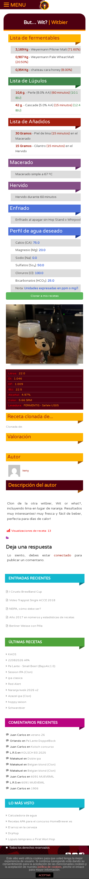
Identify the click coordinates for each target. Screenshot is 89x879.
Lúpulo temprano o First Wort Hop (31, 839)
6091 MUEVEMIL (42, 776)
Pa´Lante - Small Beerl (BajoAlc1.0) (31, 666)
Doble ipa (34, 758)
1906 (34, 788)
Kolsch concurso (42, 746)
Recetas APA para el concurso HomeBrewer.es (40, 821)
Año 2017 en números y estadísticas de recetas (41, 617)
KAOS (12, 654)
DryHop (13, 833)
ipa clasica (15, 678)
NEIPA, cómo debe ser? (25, 608)
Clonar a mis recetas (45, 296)
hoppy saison (17, 702)
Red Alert (14, 684)
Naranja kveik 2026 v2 (23, 690)
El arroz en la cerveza (22, 827)
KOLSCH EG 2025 (33, 752)
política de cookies (49, 867)
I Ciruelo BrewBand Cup (25, 591)
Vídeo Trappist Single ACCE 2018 (32, 600)
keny (26, 470)
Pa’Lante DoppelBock (41, 740)
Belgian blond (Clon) (42, 764)
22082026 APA (19, 660)
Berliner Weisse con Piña (25, 625)
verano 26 (38, 735)
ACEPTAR (45, 875)
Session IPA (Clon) (20, 672)
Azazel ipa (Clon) (19, 696)
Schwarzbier (16, 708)
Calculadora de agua (22, 815)
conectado (62, 555)
